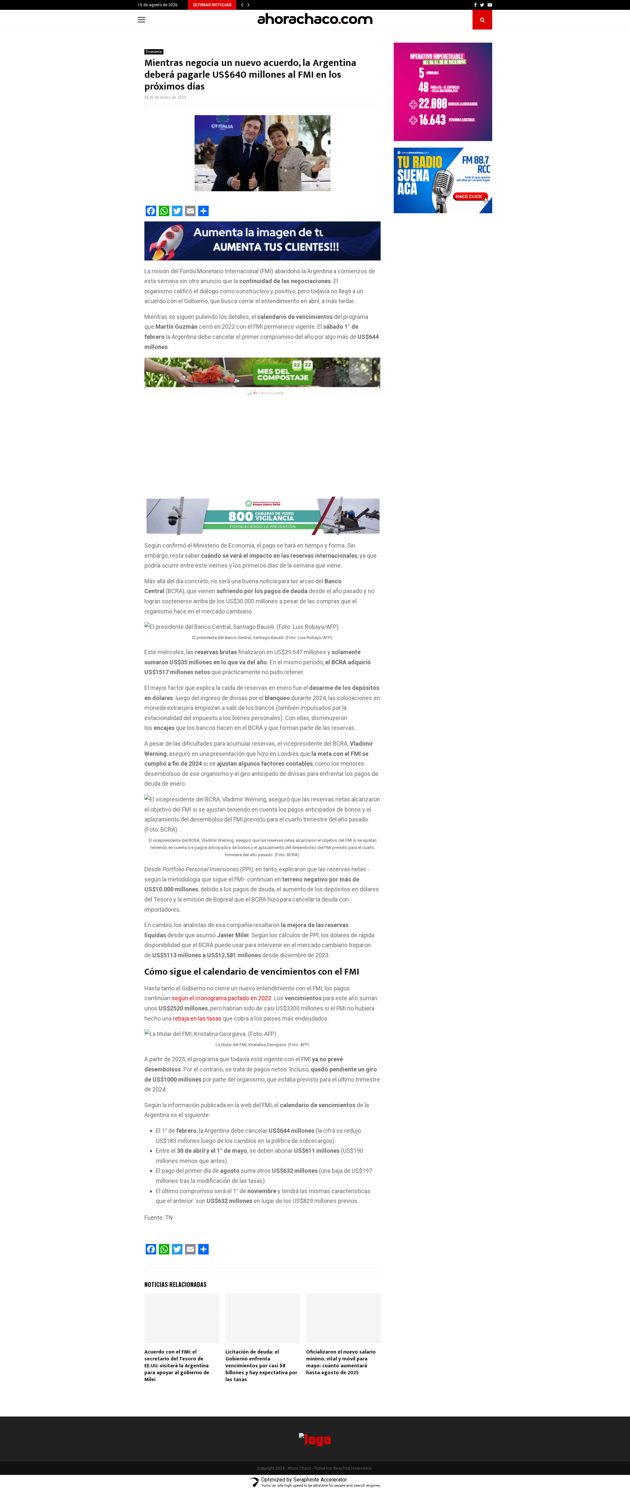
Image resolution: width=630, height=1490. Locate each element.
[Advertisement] (262, 448)
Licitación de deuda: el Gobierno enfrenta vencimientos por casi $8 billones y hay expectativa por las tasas (261, 1366)
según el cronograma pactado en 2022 (221, 998)
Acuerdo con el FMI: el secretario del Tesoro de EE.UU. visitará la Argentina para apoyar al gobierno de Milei (176, 1366)
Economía (154, 51)
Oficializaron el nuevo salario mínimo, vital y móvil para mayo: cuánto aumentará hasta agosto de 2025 (341, 1362)
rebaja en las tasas (197, 1018)
